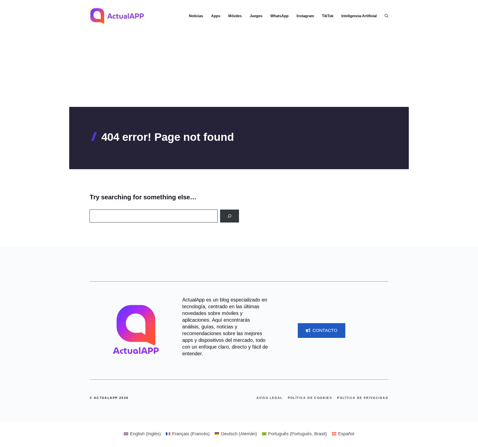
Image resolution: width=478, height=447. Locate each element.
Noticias (196, 16)
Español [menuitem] (346, 433)
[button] (384, 16)
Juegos (256, 16)
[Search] (229, 216)
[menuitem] (142, 434)
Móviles (235, 16)
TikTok (327, 16)
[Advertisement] (239, 69)
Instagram (305, 16)
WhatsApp (279, 16)
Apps (215, 16)
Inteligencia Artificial (359, 16)
